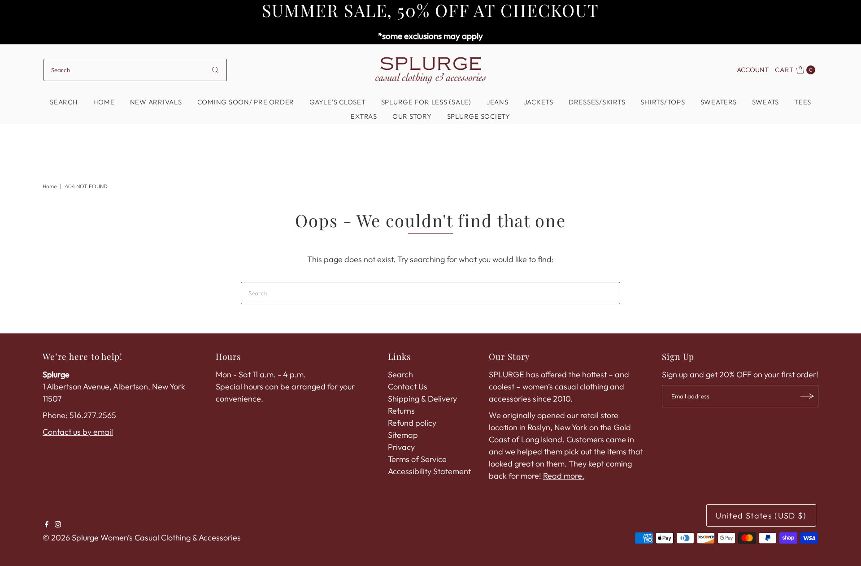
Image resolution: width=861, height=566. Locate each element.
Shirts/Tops (662, 102)
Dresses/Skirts (597, 102)
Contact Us (407, 386)
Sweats (765, 102)
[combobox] (135, 70)
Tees (802, 102)
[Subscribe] (807, 396)
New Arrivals (156, 102)
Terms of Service (417, 459)
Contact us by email (78, 432)
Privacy (401, 447)
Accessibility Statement (429, 471)
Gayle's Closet (337, 102)
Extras (364, 116)
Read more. (563, 476)
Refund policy (412, 423)
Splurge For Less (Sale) (426, 102)
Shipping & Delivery (422, 398)
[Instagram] (58, 524)
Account (753, 69)
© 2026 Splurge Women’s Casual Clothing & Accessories (142, 537)
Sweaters (718, 102)
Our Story (412, 116)
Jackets (538, 102)
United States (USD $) (761, 515)
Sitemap (403, 435)
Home (104, 102)
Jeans (498, 102)
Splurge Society (478, 116)
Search (64, 102)
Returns (401, 411)
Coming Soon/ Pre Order (246, 102)
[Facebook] (46, 524)
